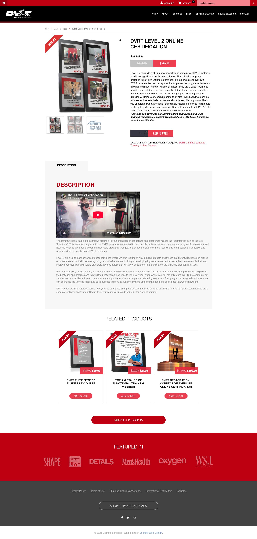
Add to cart (160, 133)
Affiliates (182, 491)
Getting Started (205, 14)
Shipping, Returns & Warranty (125, 491)
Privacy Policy (78, 491)
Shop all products (128, 420)
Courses (177, 14)
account (169, 3)
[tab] (66, 166)
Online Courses (60, 29)
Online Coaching (227, 14)
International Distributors (159, 491)
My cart (188, 2)
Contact (244, 14)
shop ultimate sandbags (128, 506)
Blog (189, 14)
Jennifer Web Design (151, 533)
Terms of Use (98, 491)
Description (66, 165)
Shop (155, 14)
